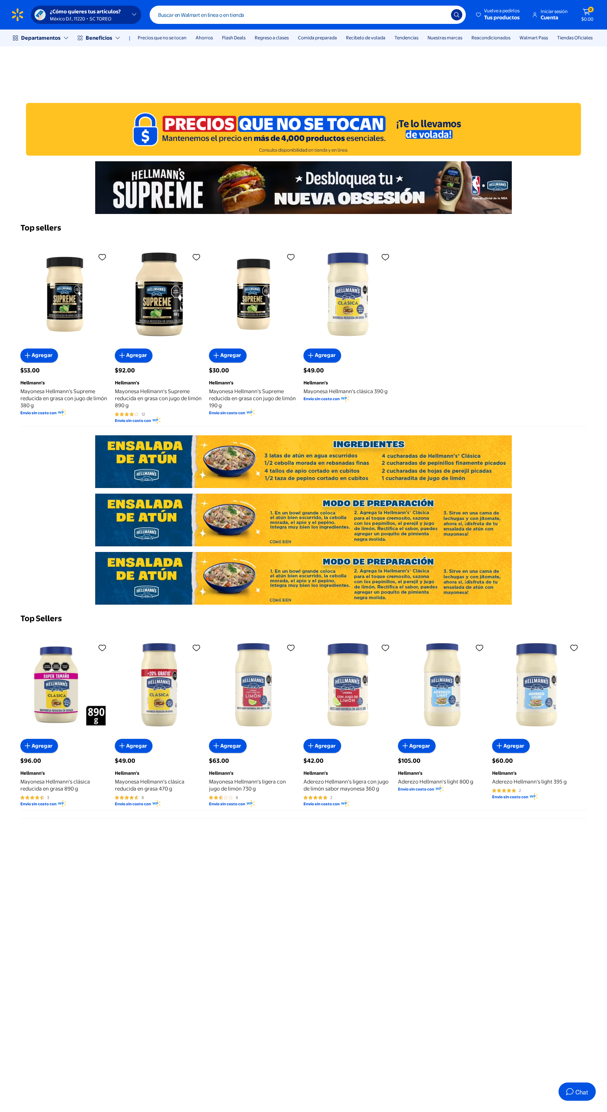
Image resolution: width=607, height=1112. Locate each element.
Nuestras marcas (444, 37)
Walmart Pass (534, 37)
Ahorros (204, 37)
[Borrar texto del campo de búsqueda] (440, 15)
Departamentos (40, 37)
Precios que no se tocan (162, 37)
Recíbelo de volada (365, 37)
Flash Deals (234, 37)
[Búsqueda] (456, 14)
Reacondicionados (490, 37)
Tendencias (406, 37)
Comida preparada (317, 37)
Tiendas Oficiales (575, 37)
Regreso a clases (272, 37)
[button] (498, 15)
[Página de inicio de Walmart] (17, 15)
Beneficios (99, 37)
